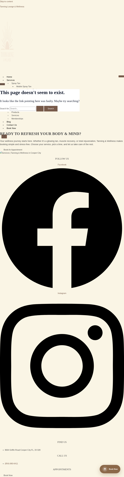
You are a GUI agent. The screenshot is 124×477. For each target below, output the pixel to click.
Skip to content (6, 1)
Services (11, 80)
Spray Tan (16, 83)
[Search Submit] (40, 108)
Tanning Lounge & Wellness (12, 7)
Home (9, 77)
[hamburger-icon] (121, 76)
